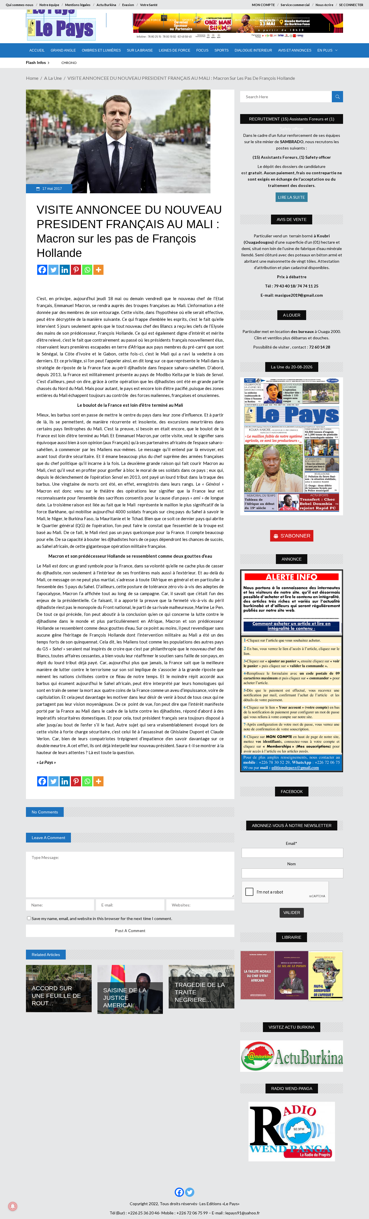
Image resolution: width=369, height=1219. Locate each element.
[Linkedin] (65, 270)
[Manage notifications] (12, 1206)
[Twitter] (53, 270)
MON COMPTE (263, 5)
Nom (291, 863)
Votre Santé (148, 5)
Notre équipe (49, 5)
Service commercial (295, 5)
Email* (291, 843)
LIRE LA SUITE (291, 197)
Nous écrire (324, 5)
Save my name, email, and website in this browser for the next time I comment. (102, 918)
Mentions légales (78, 5)
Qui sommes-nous (19, 5)
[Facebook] (42, 270)
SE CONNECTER (351, 5)
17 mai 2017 (52, 189)
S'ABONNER (295, 536)
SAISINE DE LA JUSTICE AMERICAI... (124, 997)
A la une (53, 78)
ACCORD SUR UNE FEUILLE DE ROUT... (56, 995)
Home (32, 78)
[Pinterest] (76, 270)
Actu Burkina (106, 5)
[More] (98, 270)
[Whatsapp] (87, 270)
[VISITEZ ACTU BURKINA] (291, 1056)
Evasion (128, 5)
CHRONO (69, 62)
